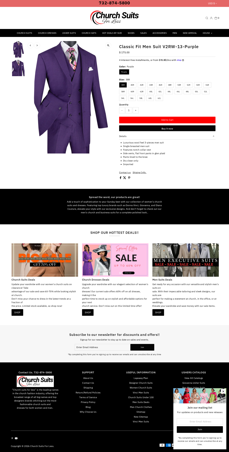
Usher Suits (69, 33)
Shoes (131, 33)
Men (175, 33)
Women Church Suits (141, 387)
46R (160, 85)
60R (132, 91)
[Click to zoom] (108, 45)
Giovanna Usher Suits (193, 382)
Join (142, 347)
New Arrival (190, 33)
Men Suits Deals (141, 402)
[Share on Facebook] (121, 178)
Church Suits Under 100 (141, 397)
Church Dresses (47, 33)
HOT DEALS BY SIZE (112, 33)
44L (169, 91)
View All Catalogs (193, 378)
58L (141, 98)
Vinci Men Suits (141, 392)
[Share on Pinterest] (129, 178)
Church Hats (89, 33)
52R (188, 85)
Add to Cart (167, 119)
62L (159, 98)
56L (132, 98)
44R (151, 85)
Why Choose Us (88, 411)
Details (122, 136)
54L (122, 98)
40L (151, 91)
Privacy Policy (88, 402)
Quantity (123, 104)
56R (207, 85)
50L (196, 91)
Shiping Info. (140, 172)
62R (141, 91)
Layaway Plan (141, 378)
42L (160, 91)
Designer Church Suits (141, 382)
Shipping (88, 387)
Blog (88, 407)
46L (178, 91)
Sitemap (140, 411)
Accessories (160, 33)
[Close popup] (223, 391)
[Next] (37, 45)
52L (205, 91)
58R (123, 91)
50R (179, 85)
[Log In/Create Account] (211, 18)
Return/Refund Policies (88, 392)
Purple (124, 72)
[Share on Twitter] (125, 178)
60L (150, 98)
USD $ (211, 3)
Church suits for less (41, 446)
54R (198, 85)
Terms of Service (88, 397)
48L (187, 91)
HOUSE (206, 33)
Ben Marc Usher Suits (193, 387)
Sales (143, 33)
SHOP (17, 312)
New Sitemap (141, 416)
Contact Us (88, 382)
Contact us (125, 172)
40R (132, 85)
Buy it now (167, 128)
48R (170, 85)
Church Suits (24, 33)
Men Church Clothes (141, 407)
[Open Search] (207, 18)
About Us (88, 378)
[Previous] (31, 45)
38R (123, 85)
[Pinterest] (12, 438)
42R (141, 85)
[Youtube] (16, 438)
